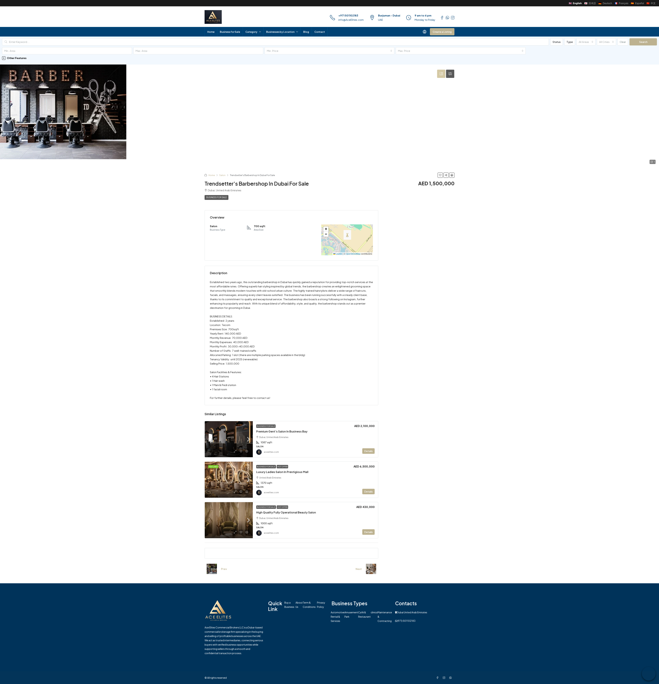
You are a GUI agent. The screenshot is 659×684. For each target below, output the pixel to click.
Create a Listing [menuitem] (442, 31)
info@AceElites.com (351, 19)
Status (556, 41)
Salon (222, 175)
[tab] (441, 74)
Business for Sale (230, 31)
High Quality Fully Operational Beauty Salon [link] (286, 512)
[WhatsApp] (451, 677)
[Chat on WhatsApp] (649, 674)
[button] (329, 58)
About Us (299, 604)
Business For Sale (216, 197)
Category (251, 31)
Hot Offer (282, 467)
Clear (623, 41)
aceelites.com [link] (271, 452)
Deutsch (605, 3)
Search (643, 41)
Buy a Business (289, 604)
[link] (229, 439)
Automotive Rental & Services (337, 616)
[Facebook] (438, 677)
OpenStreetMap (353, 253)
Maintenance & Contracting (385, 616)
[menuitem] (424, 31)
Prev (224, 568)
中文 (651, 3)
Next (359, 568)
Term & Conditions (309, 604)
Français (621, 3)
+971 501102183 (348, 15)
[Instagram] (445, 677)
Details (368, 451)
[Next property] (371, 569)
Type (569, 41)
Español (637, 3)
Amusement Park (351, 614)
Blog (306, 31)
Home (211, 31)
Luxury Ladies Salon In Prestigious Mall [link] (282, 472)
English (575, 3)
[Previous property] (212, 569)
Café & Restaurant (364, 614)
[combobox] (586, 41)
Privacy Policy (321, 604)
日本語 (590, 3)
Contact (319, 31)
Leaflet (338, 253)
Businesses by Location (280, 31)
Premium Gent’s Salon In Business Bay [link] (282, 431)
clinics (374, 612)
